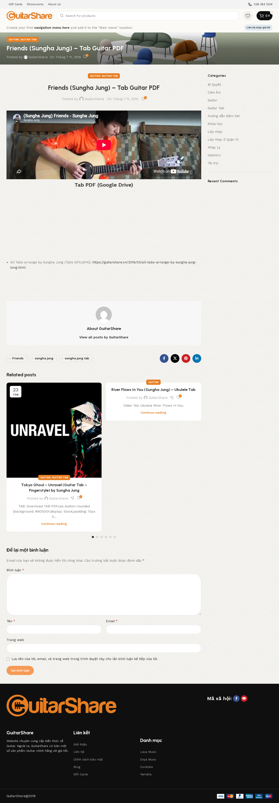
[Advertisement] (104, 224)
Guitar (14, 39)
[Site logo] (29, 15)
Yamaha (145, 774)
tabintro (214, 155)
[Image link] (61, 705)
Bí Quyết (214, 85)
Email (112, 621)
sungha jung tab (77, 358)
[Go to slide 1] (93, 537)
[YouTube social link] (244, 698)
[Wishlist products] (247, 15)
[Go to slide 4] (106, 537)
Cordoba (146, 767)
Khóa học (215, 124)
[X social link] (175, 358)
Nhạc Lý (214, 147)
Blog (76, 767)
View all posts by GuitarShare (103, 337)
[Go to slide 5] (110, 537)
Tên (11, 621)
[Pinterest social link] (186, 358)
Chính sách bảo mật (88, 759)
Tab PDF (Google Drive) (104, 185)
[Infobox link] (260, 4)
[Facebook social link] (164, 358)
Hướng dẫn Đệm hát (224, 116)
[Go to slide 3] (101, 537)
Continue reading (54, 523)
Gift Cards (80, 774)
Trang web (15, 640)
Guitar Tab (28, 39)
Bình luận (15, 570)
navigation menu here (52, 28)
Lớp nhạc (215, 132)
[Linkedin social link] (196, 358)
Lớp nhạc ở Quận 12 (223, 140)
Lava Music (148, 752)
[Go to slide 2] (97, 537)
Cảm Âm (214, 92)
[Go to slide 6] (115, 537)
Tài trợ (213, 163)
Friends (18, 358)
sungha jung (44, 358)
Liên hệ (78, 752)
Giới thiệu (80, 744)
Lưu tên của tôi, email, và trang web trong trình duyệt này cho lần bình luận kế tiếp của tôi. (85, 659)
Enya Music (148, 759)
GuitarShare (38, 57)
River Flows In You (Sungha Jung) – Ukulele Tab (153, 389)
